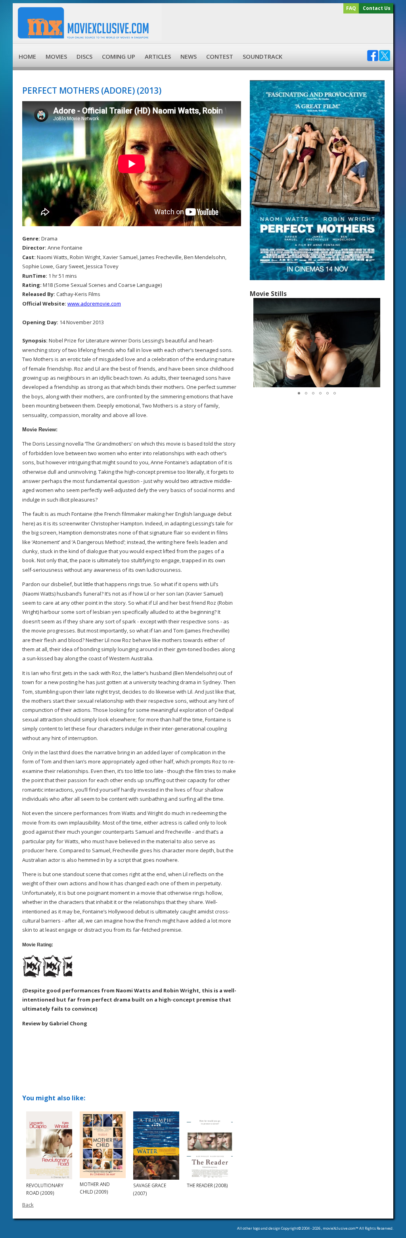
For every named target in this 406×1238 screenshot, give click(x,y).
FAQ (351, 8)
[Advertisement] (276, 28)
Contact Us (377, 8)
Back (28, 1204)
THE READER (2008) (207, 1185)
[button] (376, 342)
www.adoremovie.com (94, 303)
